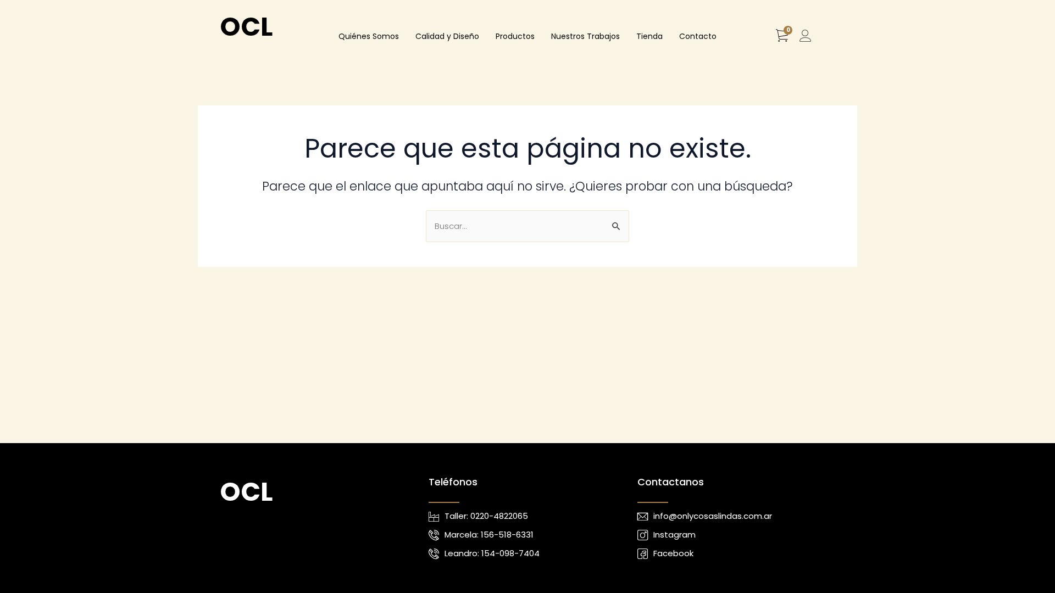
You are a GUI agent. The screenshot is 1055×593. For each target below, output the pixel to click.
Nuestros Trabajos (585, 36)
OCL (246, 26)
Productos (515, 36)
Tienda (649, 36)
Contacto (698, 36)
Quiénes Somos (368, 36)
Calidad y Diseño (447, 36)
